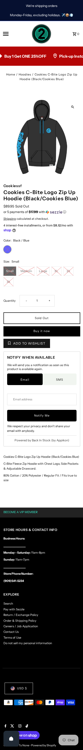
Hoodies (25, 74)
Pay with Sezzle (13, 609)
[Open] (11, 739)
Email (25, 379)
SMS (59, 379)
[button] (41, 212)
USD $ (22, 688)
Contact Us (11, 632)
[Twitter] (11, 726)
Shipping (9, 218)
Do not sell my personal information (27, 643)
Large (43, 271)
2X (68, 271)
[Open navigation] (15, 34)
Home (10, 74)
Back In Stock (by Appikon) (50, 440)
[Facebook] (4, 726)
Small (10, 271)
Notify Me (42, 415)
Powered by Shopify (43, 745)
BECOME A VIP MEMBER (20, 512)
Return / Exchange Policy (20, 615)
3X (8, 281)
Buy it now (41, 331)
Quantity (9, 300)
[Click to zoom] (73, 107)
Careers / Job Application (20, 626)
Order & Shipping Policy (19, 620)
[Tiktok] (26, 726)
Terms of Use (12, 637)
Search (8, 603)
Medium (26, 271)
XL (56, 271)
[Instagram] (19, 726)
